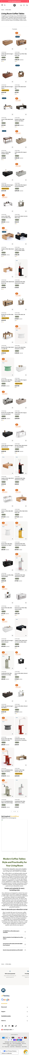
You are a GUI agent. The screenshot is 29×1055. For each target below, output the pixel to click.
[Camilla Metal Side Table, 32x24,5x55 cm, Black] (21, 465)
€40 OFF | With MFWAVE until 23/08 (14, 1)
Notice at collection (7, 1053)
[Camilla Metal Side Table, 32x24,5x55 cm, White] (21, 562)
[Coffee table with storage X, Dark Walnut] (7, 693)
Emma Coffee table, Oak (20, 314)
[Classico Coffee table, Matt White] (7, 498)
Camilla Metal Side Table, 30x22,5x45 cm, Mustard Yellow (20, 545)
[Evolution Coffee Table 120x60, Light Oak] (21, 757)
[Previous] (1, 1)
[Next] (27, 1)
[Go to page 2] (17, 811)
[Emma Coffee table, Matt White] (7, 595)
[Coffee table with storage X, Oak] (21, 139)
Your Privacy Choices (10, 1051)
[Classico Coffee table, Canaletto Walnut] (7, 139)
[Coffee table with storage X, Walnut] (7, 73)
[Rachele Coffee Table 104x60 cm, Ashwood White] (21, 432)
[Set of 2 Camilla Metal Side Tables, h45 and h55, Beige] (7, 788)
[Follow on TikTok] (16, 1026)
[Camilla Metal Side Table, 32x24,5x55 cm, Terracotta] (21, 726)
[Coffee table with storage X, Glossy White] (21, 367)
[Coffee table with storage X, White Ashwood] (7, 627)
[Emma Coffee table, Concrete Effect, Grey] (21, 203)
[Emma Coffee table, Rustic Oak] (21, 73)
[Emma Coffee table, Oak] (21, 301)
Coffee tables (8, 964)
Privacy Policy (7, 1046)
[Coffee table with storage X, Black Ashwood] (7, 432)
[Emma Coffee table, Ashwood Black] (21, 660)
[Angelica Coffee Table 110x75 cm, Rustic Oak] (7, 465)
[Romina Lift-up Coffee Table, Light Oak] (7, 301)
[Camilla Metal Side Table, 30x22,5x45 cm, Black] (21, 268)
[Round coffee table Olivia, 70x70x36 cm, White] (21, 334)
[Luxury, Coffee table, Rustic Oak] (7, 106)
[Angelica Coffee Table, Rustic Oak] (7, 236)
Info (3, 1046)
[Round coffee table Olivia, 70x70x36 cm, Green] (7, 367)
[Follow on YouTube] (12, 1026)
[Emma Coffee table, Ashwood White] (21, 693)
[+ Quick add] (12, 49)
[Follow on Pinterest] (9, 1026)
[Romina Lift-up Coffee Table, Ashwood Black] (7, 562)
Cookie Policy (12, 1046)
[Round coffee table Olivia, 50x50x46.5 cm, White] (7, 531)
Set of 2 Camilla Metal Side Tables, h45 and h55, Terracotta (7, 771)
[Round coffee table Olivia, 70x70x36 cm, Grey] (7, 726)
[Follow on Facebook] (2, 1026)
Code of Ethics (24, 1046)
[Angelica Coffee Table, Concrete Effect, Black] (21, 236)
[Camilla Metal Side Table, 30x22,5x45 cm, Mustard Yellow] (21, 531)
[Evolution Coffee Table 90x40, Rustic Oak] (7, 268)
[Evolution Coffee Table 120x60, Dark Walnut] (21, 106)
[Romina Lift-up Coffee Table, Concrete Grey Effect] (7, 399)
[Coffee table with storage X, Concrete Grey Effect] (21, 172)
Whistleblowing (18, 1046)
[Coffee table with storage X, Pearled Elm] (21, 399)
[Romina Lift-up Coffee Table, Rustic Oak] (21, 41)
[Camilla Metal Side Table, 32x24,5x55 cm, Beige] (7, 660)
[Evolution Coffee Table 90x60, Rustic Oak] (21, 498)
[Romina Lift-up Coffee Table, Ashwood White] (21, 595)
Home (2, 9)
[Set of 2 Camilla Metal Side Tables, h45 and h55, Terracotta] (7, 757)
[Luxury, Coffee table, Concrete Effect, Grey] (7, 203)
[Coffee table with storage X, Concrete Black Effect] (7, 172)
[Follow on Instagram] (6, 1026)
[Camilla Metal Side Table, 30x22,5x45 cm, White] (21, 788)
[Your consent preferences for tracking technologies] (26, 1052)
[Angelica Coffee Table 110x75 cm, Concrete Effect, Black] (21, 627)
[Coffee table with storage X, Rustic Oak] (7, 41)
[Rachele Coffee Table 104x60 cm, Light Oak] (7, 334)
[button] (14, 835)
